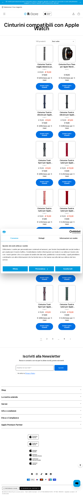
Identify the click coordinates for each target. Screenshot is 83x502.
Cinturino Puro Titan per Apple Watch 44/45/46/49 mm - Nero (67, 65)
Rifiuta (15, 269)
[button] (4, 13)
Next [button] (80, 2)
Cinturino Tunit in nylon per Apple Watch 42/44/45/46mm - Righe (44, 209)
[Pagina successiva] (70, 339)
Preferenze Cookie (11, 488)
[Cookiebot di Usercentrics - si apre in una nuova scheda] (71, 232)
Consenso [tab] (14, 238)
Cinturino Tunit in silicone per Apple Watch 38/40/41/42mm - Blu (44, 113)
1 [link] (41, 339)
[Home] (31, 14)
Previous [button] (3, 2)
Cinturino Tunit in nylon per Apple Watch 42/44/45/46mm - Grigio (67, 305)
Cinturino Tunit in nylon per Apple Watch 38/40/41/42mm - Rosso (67, 161)
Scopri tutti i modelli (44, 86)
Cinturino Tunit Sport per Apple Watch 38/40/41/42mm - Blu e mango (44, 305)
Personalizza (40, 269)
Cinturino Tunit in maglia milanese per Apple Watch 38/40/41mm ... (44, 65)
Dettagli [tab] (42, 238)
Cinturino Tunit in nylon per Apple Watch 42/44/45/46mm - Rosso (67, 209)
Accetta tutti (67, 269)
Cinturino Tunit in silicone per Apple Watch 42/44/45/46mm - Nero (67, 113)
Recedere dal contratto (31, 488)
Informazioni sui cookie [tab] (68, 238)
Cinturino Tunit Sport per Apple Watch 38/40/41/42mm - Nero (44, 161)
